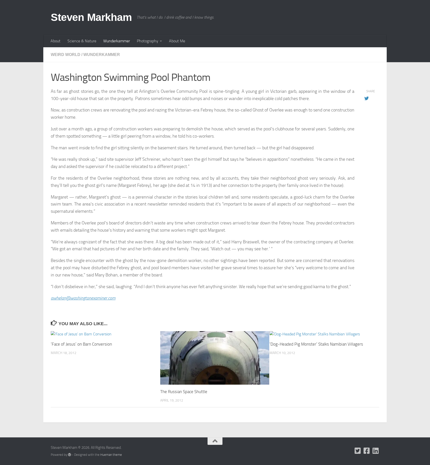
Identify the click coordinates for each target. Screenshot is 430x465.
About (55, 41)
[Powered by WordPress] (69, 454)
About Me (177, 41)
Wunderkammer (116, 41)
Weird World (65, 54)
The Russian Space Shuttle (183, 391)
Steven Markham (91, 17)
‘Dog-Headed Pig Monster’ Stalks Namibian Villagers (316, 344)
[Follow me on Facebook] (366, 450)
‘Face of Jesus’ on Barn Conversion (81, 344)
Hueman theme (111, 455)
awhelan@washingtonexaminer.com (83, 298)
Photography (147, 41)
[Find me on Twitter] (357, 450)
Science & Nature (81, 41)
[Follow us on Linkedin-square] (375, 450)
